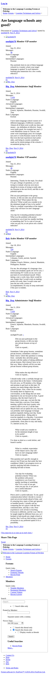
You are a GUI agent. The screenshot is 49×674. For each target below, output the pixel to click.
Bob (8, 238)
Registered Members (18, 590)
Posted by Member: (10, 610)
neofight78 (5, 33)
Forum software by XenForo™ (23, 672)
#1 (7, 80)
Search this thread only (23, 628)
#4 (7, 294)
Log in (4, 3)
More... (10, 648)
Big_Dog (10, 86)
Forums (8, 559)
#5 (7, 529)
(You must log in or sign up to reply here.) (16, 533)
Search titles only (21, 606)
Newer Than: (8, 621)
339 (11, 249)
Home (8, 557)
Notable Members (17, 588)
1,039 (12, 97)
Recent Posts (15, 575)
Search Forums (16, 570)
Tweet (3, 542)
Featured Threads (17, 572)
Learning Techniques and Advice (24, 31)
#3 (7, 232)
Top (7, 662)
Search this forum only (23, 630)
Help (7, 657)
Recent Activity (16, 594)
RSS (7, 664)
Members (9, 577)
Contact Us (10, 655)
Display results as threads (29, 632)
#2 (7, 150)
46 (11, 52)
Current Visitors (16, 592)
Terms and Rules (12, 668)
